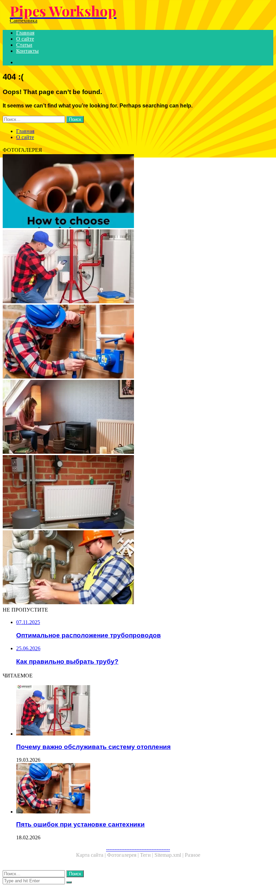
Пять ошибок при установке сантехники (80, 824)
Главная (25, 33)
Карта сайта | (91, 855)
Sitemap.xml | (169, 855)
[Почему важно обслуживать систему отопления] (138, 267)
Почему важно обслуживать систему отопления (93, 746)
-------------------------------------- (138, 849)
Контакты (27, 51)
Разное (192, 855)
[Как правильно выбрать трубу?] (138, 191)
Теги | (147, 855)
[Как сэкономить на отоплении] (138, 417)
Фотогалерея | (123, 855)
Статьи (24, 45)
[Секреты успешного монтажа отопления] (138, 492)
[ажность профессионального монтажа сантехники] (138, 568)
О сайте (25, 39)
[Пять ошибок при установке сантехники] (138, 342)
